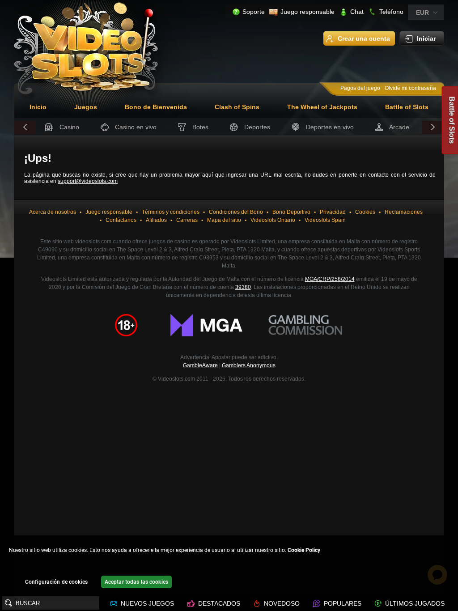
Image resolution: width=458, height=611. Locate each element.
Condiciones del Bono (236, 212)
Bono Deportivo (291, 212)
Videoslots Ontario (272, 220)
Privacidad (333, 212)
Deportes (257, 127)
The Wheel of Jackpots (322, 106)
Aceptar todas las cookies (136, 582)
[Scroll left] (25, 127)
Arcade (399, 127)
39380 (243, 287)
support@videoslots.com (88, 181)
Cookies (365, 212)
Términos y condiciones (170, 212)
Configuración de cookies (56, 582)
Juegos (85, 106)
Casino (69, 127)
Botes (200, 127)
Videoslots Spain (325, 220)
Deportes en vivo (330, 127)
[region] (229, 565)
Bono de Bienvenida (156, 106)
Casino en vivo (135, 127)
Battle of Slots (406, 106)
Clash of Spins (237, 106)
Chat (357, 11)
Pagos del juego (360, 88)
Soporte (253, 11)
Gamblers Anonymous (249, 365)
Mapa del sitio (224, 220)
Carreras (187, 220)
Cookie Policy (304, 550)
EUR (422, 12)
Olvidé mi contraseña (410, 88)
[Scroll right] (433, 127)
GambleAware (200, 365)
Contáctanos (121, 220)
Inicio (38, 106)
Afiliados (156, 220)
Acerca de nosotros (52, 212)
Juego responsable (307, 11)
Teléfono (391, 11)
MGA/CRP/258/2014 (330, 279)
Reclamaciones (404, 212)
